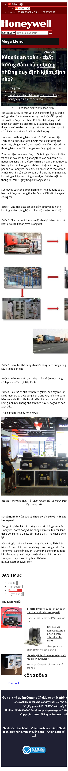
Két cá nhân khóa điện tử (39, 87)
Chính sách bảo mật (43, 728)
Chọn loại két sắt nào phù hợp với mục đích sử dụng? (46, 657)
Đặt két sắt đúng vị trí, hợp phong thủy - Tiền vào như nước (56, 633)
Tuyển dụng (16, 594)
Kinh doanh (15, 586)
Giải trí (13, 583)
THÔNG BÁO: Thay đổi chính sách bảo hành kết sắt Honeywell (46, 610)
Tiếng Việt (24, 8)
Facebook (14, 683)
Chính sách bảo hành (15, 728)
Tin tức (15, 590)
